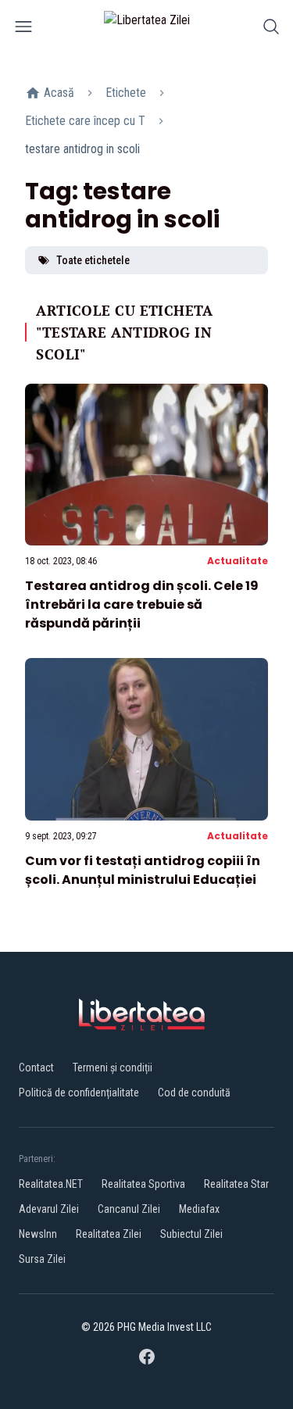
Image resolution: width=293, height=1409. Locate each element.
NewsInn (38, 1234)
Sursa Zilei (42, 1259)
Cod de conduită (194, 1092)
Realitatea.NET (51, 1184)
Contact (36, 1067)
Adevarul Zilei (49, 1209)
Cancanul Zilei (129, 1209)
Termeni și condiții (112, 1067)
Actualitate (237, 560)
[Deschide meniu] (23, 29)
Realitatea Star (236, 1184)
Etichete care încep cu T (85, 120)
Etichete (125, 92)
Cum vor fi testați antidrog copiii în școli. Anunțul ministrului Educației (142, 870)
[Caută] (271, 29)
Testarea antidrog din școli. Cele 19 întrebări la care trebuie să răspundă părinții (142, 604)
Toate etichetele (93, 260)
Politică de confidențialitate (79, 1092)
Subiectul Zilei (191, 1234)
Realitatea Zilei (108, 1234)
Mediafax (199, 1209)
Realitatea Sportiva (143, 1184)
